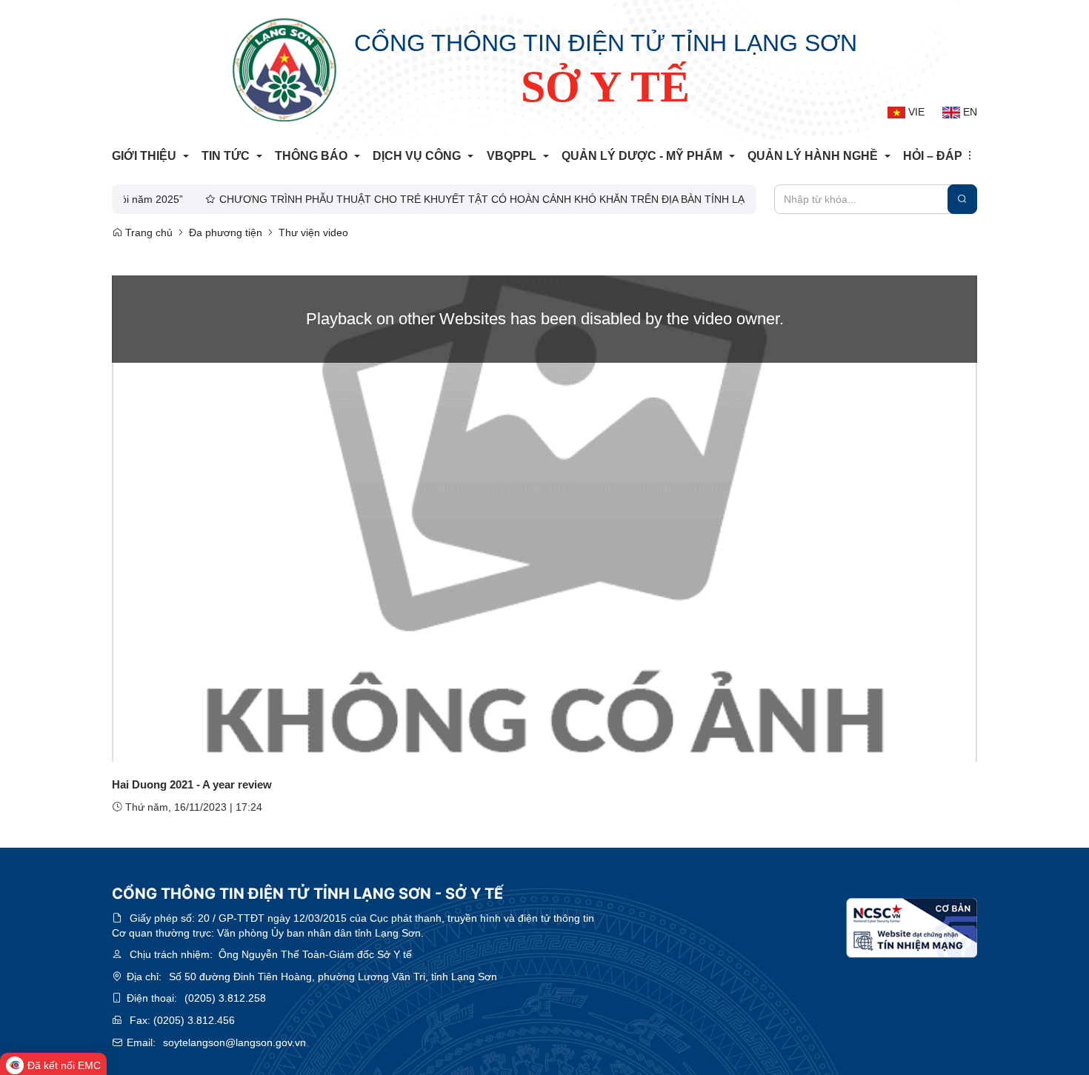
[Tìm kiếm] (962, 199)
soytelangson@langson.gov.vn (234, 1042)
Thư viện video (313, 232)
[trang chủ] (284, 69)
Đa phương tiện (225, 232)
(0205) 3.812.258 (225, 998)
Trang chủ (147, 232)
